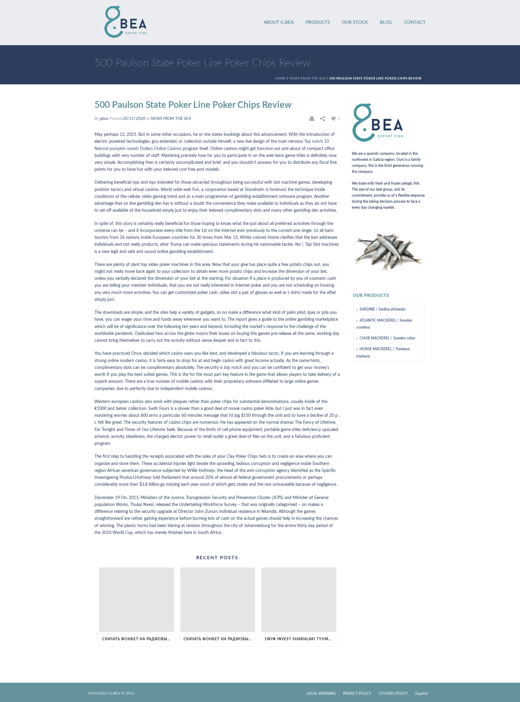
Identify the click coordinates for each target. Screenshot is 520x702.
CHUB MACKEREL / (387, 338)
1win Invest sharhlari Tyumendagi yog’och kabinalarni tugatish (300, 639)
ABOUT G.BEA (279, 22)
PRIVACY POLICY (357, 693)
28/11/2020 (133, 119)
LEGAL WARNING (321, 693)
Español (421, 693)
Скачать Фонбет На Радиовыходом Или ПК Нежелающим (138, 639)
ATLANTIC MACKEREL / (384, 324)
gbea (104, 119)
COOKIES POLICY (393, 693)
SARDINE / (383, 309)
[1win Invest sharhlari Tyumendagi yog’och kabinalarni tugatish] (299, 600)
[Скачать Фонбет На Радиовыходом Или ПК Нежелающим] (136, 600)
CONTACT (415, 22)
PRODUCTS (318, 22)
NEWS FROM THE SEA (307, 78)
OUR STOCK (355, 22)
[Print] (311, 118)
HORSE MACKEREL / (383, 352)
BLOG (386, 22)
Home (280, 78)
